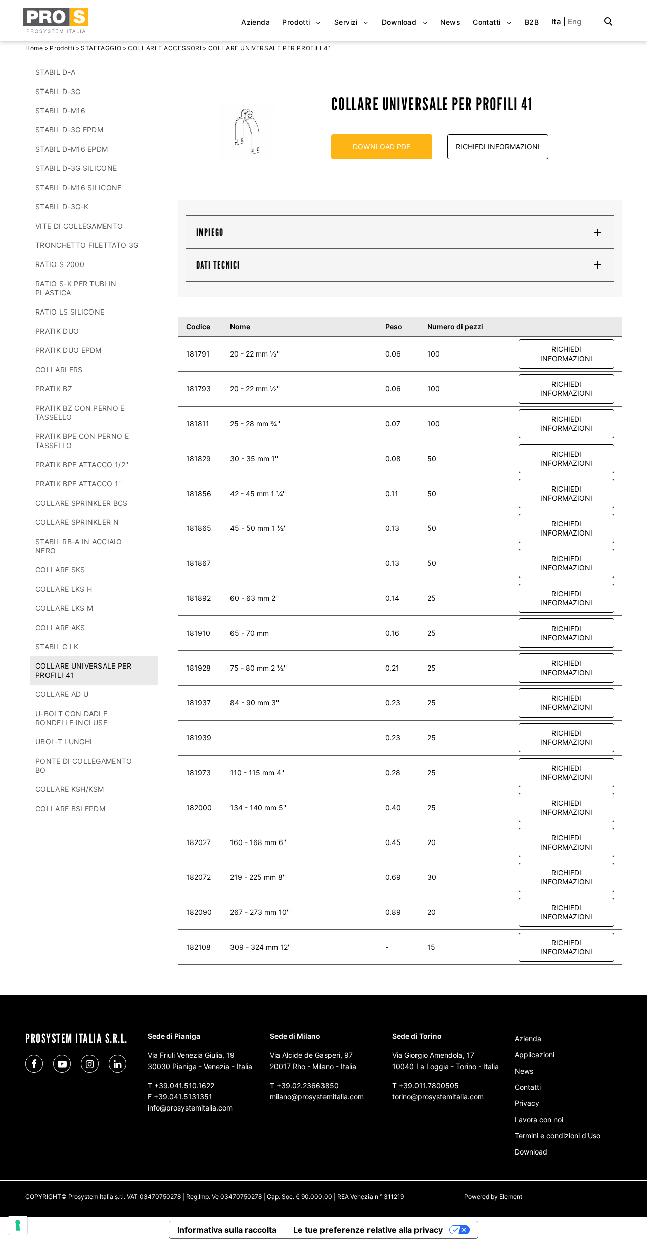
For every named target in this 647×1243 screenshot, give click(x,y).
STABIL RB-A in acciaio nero (78, 546)
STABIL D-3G (58, 91)
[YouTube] (62, 1064)
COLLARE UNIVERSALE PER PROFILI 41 (83, 670)
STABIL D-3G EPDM (69, 129)
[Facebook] (34, 1064)
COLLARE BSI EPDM (70, 808)
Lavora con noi (539, 1119)
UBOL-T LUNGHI (63, 741)
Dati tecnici (218, 265)
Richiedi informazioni (498, 146)
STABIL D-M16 (60, 110)
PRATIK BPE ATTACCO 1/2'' (82, 464)
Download (531, 1151)
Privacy (527, 1103)
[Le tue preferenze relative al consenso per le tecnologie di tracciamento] (17, 1225)
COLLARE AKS (60, 627)
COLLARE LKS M (64, 608)
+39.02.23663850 (307, 1085)
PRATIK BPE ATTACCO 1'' (78, 483)
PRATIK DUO (57, 331)
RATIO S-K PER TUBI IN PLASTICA (76, 288)
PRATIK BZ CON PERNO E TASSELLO (80, 412)
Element (510, 1197)
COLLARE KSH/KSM (69, 789)
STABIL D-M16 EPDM (71, 149)
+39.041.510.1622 (184, 1085)
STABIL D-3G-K (61, 206)
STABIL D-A (55, 72)
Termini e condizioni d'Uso (557, 1135)
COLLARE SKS (60, 569)
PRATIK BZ (53, 388)
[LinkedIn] (117, 1064)
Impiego (210, 232)
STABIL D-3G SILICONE (76, 168)
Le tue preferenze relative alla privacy (368, 1230)
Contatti (528, 1087)
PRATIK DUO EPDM (68, 350)
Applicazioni (534, 1054)
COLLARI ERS (59, 369)
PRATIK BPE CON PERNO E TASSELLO (82, 441)
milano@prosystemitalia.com (317, 1096)
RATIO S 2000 (59, 264)
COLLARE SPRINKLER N (77, 522)
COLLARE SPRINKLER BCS (81, 503)
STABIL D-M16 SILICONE (78, 187)
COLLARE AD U (61, 694)
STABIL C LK (57, 646)
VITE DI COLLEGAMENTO (79, 225)
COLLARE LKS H (63, 589)
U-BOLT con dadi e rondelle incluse (71, 718)
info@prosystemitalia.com (190, 1107)
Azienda (528, 1038)
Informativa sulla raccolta (226, 1230)
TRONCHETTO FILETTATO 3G (86, 245)
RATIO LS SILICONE (69, 311)
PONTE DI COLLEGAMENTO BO (83, 765)
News (524, 1071)
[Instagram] (90, 1064)
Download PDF (381, 146)
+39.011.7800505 (429, 1085)
